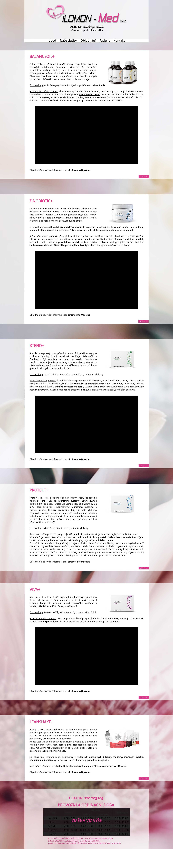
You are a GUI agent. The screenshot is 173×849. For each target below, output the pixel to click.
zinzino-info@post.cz (79, 170)
